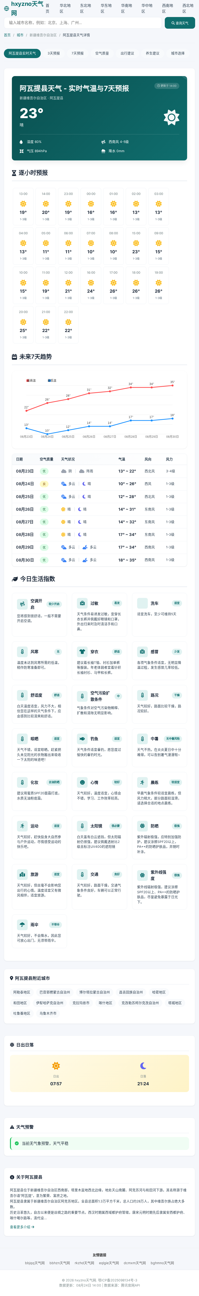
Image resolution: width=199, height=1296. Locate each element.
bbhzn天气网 (60, 1263)
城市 (20, 35)
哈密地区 (159, 992)
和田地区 (20, 1003)
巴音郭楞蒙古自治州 (55, 992)
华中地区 (146, 8)
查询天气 (181, 23)
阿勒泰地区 (21, 992)
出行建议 (127, 53)
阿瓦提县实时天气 (22, 53)
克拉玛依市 (81, 1003)
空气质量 (102, 53)
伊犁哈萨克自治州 (49, 1003)
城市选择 (178, 53)
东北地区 (85, 8)
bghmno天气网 (162, 1263)
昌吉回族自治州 (131, 992)
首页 (47, 8)
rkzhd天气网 (84, 1263)
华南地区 (126, 8)
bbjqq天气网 (35, 1263)
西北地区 (187, 8)
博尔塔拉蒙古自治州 (94, 992)
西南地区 (167, 8)
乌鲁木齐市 (48, 1013)
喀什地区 (105, 1003)
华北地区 (65, 8)
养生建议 (152, 53)
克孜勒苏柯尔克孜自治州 (140, 1003)
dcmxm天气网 (135, 1263)
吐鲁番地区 (21, 1013)
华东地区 (106, 8)
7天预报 (78, 53)
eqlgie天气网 (109, 1263)
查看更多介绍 (20, 1227)
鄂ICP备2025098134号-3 (117, 1280)
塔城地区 (175, 1003)
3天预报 (54, 53)
